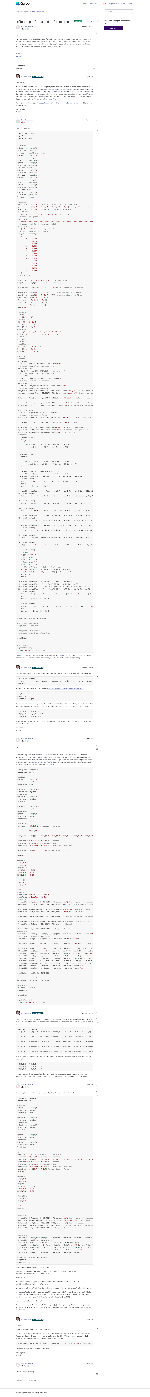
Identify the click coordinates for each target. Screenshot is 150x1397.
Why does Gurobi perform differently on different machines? (58, 103)
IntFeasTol (72, 92)
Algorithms (40, 11)
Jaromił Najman (26, 77)
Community (94, 3)
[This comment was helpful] (97, 75)
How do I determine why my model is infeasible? (65, 689)
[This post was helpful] (97, 27)
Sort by (95, 68)
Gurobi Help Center (21, 11)
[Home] (23, 4)
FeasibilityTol (61, 92)
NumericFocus (27, 92)
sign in (22, 1380)
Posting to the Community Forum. (46, 99)
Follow (92, 21)
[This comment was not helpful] (97, 82)
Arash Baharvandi (27, 26)
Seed (35, 94)
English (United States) (117, 4)
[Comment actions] (97, 85)
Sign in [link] (130, 3)
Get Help (103, 3)
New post (113, 28)
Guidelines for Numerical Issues (55, 89)
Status (85, 3)
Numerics (19, 56)
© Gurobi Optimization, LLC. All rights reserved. (31, 1393)
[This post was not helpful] (97, 33)
